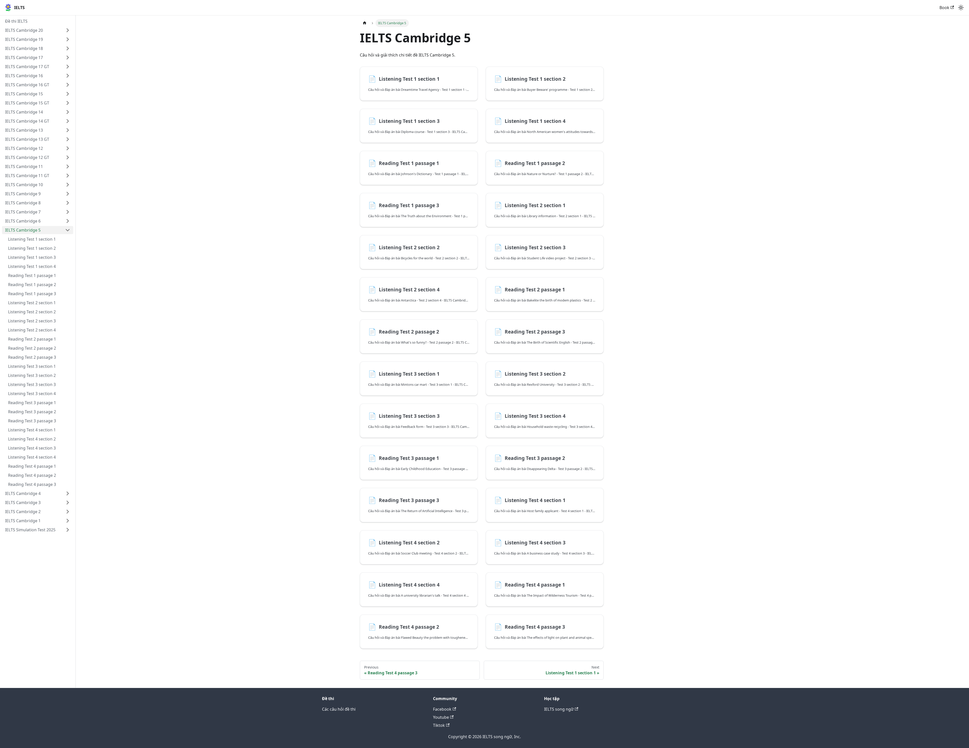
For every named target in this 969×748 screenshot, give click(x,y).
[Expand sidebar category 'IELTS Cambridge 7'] (67, 212)
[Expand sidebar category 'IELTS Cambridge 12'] (67, 148)
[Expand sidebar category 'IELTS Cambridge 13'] (67, 130)
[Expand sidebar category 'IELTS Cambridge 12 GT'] (67, 157)
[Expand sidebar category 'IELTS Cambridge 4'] (67, 493)
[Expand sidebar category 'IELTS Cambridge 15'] (67, 94)
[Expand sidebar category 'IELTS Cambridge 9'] (67, 194)
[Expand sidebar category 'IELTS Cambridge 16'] (67, 76)
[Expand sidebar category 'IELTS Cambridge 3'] (67, 502)
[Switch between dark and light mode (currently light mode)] (961, 8)
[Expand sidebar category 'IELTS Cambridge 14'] (67, 112)
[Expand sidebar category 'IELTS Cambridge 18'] (67, 48)
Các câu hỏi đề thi (339, 709)
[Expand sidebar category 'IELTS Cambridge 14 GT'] (67, 121)
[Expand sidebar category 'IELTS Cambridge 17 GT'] (67, 67)
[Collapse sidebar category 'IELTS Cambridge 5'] (67, 230)
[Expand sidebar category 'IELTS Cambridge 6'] (67, 221)
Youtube (441, 717)
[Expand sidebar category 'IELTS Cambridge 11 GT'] (67, 176)
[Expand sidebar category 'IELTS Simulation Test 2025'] (67, 530)
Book (944, 7)
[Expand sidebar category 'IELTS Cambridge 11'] (67, 166)
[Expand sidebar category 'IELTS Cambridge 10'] (67, 185)
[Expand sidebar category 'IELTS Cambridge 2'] (67, 512)
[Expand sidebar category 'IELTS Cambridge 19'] (67, 39)
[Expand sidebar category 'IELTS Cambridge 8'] (67, 203)
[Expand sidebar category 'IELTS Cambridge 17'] (67, 57)
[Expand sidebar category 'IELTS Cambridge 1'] (67, 521)
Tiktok (439, 725)
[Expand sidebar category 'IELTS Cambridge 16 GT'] (67, 85)
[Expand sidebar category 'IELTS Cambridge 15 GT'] (67, 103)
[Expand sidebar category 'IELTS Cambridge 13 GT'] (67, 139)
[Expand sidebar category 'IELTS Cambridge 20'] (67, 30)
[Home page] (364, 23)
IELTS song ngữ (559, 709)
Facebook (442, 709)
